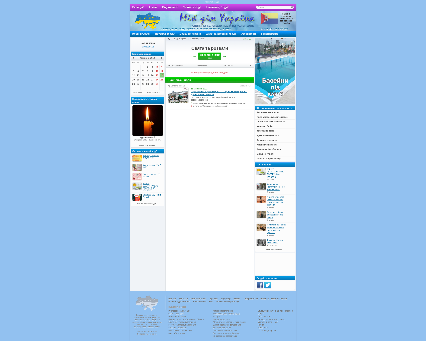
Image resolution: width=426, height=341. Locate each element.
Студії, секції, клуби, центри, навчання (275, 311)
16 (152, 75)
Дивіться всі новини (274, 250)
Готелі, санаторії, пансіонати (182, 325)
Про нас (172, 299)
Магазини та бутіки (177, 316)
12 (133, 75)
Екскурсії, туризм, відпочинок (182, 322)
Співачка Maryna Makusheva (275, 241)
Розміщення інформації (227, 301)
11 (162, 71)
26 (133, 84)
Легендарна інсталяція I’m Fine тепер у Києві (276, 187)
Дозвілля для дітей (222, 328)
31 (157, 84)
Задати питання (198, 299)
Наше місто (263, 328)
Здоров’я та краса (176, 333)
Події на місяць (153, 92)
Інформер (225, 299)
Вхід (211, 301)
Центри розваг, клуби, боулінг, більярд (186, 319)
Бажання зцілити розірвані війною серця (275, 214)
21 (143, 79)
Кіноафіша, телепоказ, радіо (226, 314)
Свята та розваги (198, 39)
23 (152, 79)
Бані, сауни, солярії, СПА (180, 330)
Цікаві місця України (267, 330)
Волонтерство (269, 33)
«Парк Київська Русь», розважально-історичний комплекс (220, 103)
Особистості (248, 33)
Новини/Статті (141, 33)
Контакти (183, 299)
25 (161, 79)
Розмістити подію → (213, 2)
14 (143, 75)
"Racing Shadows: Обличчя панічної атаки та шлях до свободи (275, 201)
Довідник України (190, 33)
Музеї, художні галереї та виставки (229, 322)
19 (133, 79)
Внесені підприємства (179, 301)
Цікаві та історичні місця (221, 33)
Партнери (213, 299)
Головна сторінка (168, 39)
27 (138, 84)
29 (147, 84)
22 (147, 79)
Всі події (138, 7)
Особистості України (146, 145)
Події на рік (137, 92)
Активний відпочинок (223, 311)
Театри (216, 316)
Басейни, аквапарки (177, 328)
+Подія (236, 299)
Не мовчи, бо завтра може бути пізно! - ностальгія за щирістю (276, 229)
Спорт (261, 314)
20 (138, 79)
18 (161, 75)
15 (147, 75)
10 (157, 71)
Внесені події (199, 301)
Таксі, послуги (264, 316)
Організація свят (176, 314)
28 (143, 84)
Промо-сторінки (279, 299)
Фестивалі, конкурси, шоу (225, 330)
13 (138, 75)
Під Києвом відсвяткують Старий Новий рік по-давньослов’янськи (219, 93)
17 (157, 75)
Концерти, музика (221, 319)
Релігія (261, 325)
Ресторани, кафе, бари (179, 311)
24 (157, 79)
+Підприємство (250, 299)
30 (152, 84)
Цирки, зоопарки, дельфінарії (227, 325)
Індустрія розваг (165, 33)
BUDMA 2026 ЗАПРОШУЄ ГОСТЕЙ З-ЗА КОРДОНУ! (275, 173)
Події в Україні (180, 39)
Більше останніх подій (146, 204)
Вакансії (264, 299)
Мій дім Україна (147, 20)
